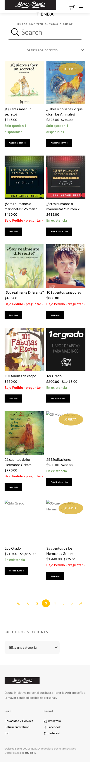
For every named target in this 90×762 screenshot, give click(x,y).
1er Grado (54, 376)
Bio (7, 733)
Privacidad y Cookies (19, 721)
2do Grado (13, 548)
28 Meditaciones (58, 459)
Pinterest (53, 733)
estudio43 (30, 752)
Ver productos (58, 398)
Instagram (54, 721)
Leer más (13, 231)
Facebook (54, 727)
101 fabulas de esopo (20, 376)
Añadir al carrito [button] (17, 143)
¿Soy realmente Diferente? (24, 292)
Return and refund (17, 727)
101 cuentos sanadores (63, 292)
